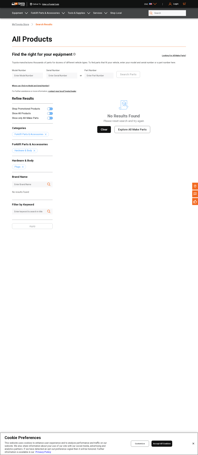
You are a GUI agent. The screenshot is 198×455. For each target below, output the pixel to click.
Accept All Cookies (162, 443)
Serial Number (53, 70)
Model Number (19, 70)
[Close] (193, 443)
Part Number (91, 70)
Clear (104, 129)
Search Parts (128, 74)
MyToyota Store (20, 24)
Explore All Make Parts (132, 129)
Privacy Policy (43, 452)
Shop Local (116, 13)
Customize (140, 443)
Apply (32, 226)
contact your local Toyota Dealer (62, 91)
